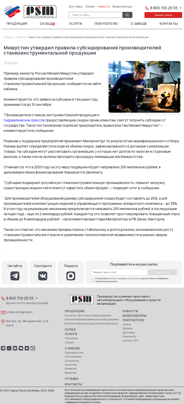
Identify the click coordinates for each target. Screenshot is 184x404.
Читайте (15, 266)
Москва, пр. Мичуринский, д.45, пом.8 (27, 323)
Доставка (75, 6)
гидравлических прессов (24, 120)
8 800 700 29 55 (164, 8)
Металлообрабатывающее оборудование (92, 319)
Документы (72, 360)
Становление (73, 356)
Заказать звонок (163, 15)
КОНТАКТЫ (169, 24)
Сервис (69, 342)
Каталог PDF (130, 340)
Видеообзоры (122, 6)
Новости (104, 6)
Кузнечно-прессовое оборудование (88, 315)
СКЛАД (46, 24)
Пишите (71, 266)
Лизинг (90, 6)
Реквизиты (129, 336)
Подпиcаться (162, 272)
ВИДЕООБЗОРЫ (134, 316)
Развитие (71, 368)
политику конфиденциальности (123, 278)
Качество (71, 364)
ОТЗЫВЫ (71, 379)
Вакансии (70, 372)
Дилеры (128, 328)
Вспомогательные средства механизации (91, 323)
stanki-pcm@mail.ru (19, 312)
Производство (74, 352)
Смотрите (43, 266)
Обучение (71, 338)
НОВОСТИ (130, 311)
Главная (8, 37)
